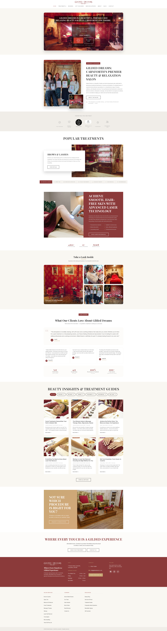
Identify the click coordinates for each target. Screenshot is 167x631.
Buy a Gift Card (88, 40)
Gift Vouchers (79, 6)
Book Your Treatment (77, 550)
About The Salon (93, 97)
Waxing (45, 611)
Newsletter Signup (89, 608)
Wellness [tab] (71, 394)
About (100, 6)
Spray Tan (46, 599)
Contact (111, 6)
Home (54, 6)
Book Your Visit (95, 574)
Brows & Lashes (47, 596)
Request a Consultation (59, 521)
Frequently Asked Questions (91, 605)
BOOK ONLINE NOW (78, 40)
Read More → (48, 432)
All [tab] (52, 394)
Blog (105, 6)
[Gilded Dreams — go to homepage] (83, 2)
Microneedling (47, 619)
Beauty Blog (87, 596)
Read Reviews (67, 608)
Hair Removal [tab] (102, 394)
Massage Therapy (48, 608)
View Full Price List (48, 622)
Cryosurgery (46, 616)
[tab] (46, 181)
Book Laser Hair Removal (98, 234)
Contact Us (93, 550)
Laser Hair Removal (48, 613)
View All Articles (84, 479)
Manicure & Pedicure (48, 602)
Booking (70, 6)
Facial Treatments (47, 605)
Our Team (66, 599)
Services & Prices (91, 6)
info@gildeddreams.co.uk (96, 570)
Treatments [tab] (90, 394)
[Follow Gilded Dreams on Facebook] (110, 571)
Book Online (67, 605)
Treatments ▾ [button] (62, 6)
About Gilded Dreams (68, 596)
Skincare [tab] (61, 394)
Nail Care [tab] (112, 394)
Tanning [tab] (80, 394)
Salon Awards (67, 602)
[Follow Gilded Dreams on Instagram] (114, 571)
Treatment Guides (88, 602)
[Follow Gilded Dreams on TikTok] (118, 571)
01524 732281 (84, 35)
